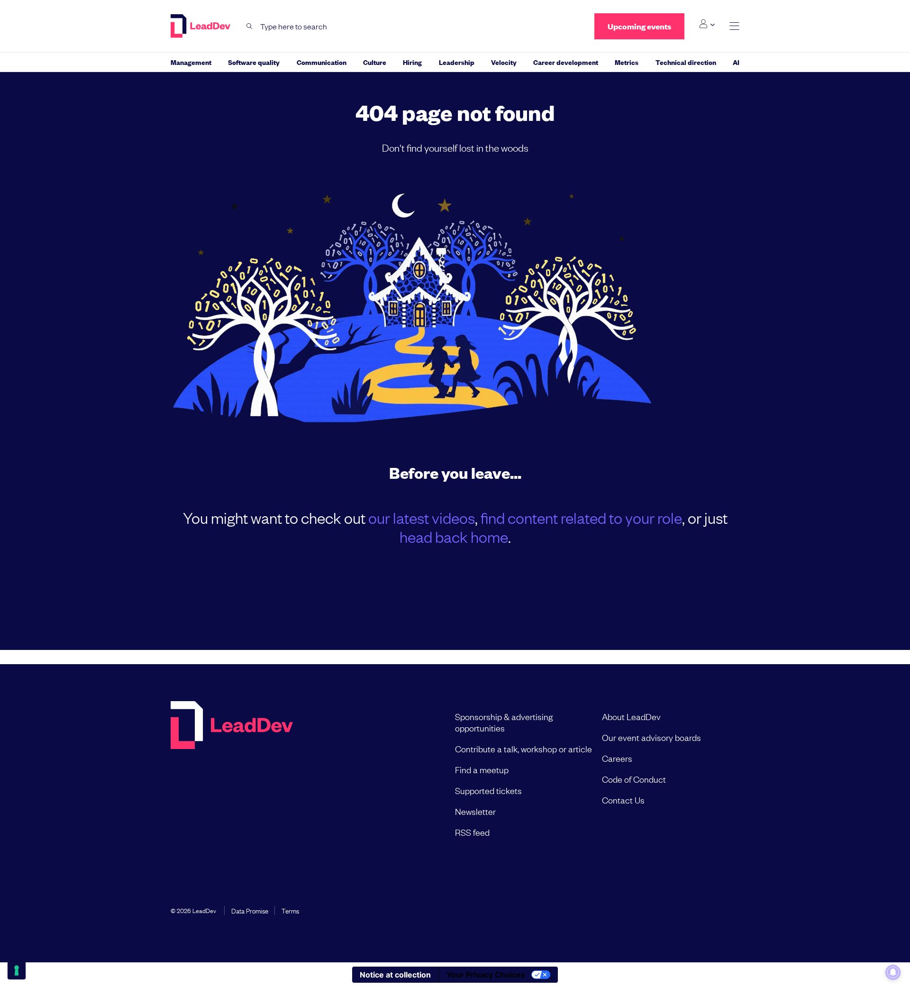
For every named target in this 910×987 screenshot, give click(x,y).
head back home (454, 536)
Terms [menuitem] (290, 910)
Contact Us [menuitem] (623, 799)
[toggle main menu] (734, 26)
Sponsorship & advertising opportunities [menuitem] (504, 722)
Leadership (456, 62)
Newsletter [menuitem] (475, 811)
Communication (321, 62)
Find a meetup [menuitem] (482, 769)
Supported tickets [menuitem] (488, 790)
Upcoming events (639, 26)
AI (736, 62)
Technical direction (685, 62)
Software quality (254, 62)
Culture (374, 62)
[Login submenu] (707, 24)
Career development (565, 62)
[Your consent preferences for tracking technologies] (17, 970)
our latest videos (421, 517)
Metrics (626, 62)
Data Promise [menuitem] (249, 910)
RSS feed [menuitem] (472, 832)
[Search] (249, 26)
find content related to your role (581, 517)
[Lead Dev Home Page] (232, 774)
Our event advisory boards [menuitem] (651, 737)
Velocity (504, 62)
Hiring (412, 62)
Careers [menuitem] (617, 758)
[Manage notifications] (893, 972)
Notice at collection (395, 974)
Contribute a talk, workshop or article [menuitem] (523, 748)
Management (191, 62)
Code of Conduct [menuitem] (634, 779)
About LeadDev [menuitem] (631, 716)
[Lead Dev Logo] (201, 26)
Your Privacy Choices (485, 974)
